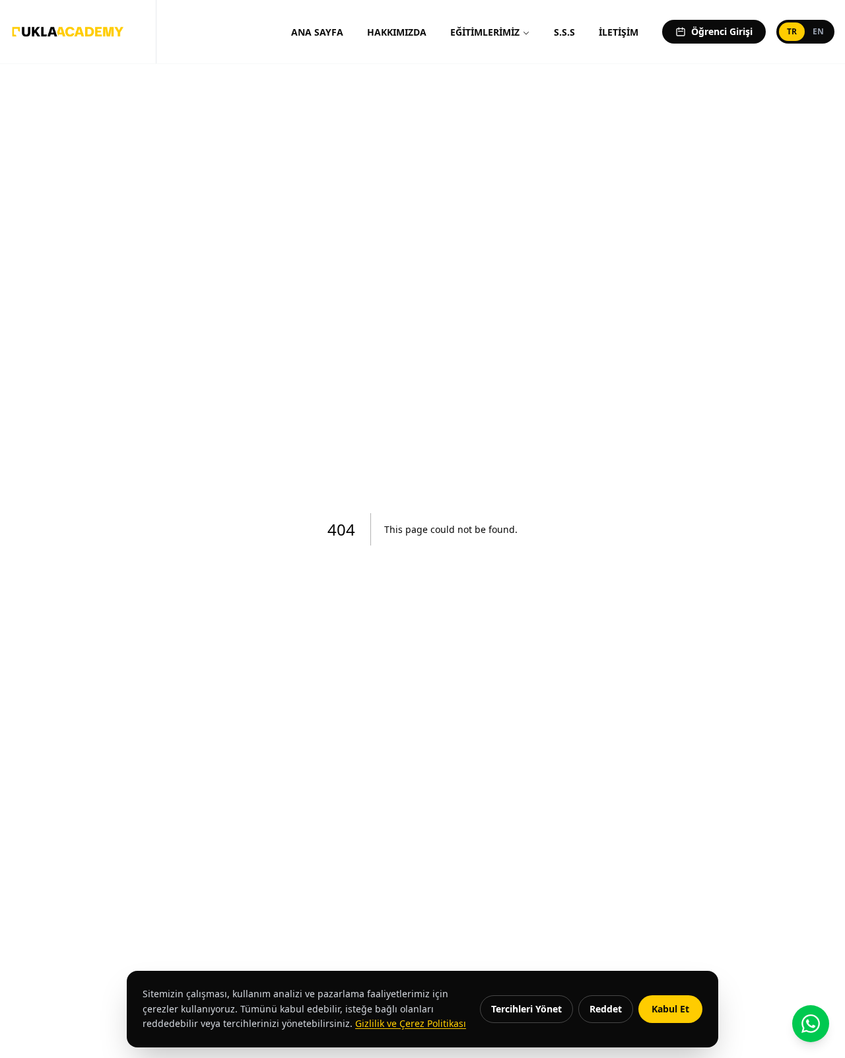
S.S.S (564, 32)
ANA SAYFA (317, 32)
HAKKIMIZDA (396, 32)
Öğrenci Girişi (722, 31)
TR (792, 31)
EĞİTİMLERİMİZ (485, 32)
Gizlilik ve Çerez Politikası (410, 1023)
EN (818, 31)
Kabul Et (670, 1009)
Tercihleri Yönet (526, 1009)
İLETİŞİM (618, 32)
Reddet (606, 1009)
